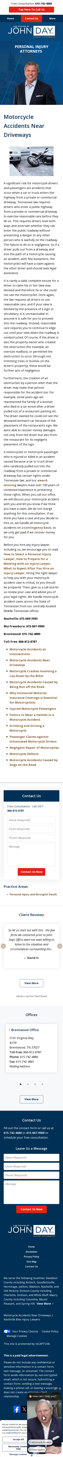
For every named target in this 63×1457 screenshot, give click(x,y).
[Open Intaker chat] (31, 1455)
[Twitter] (24, 1409)
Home (10, 18)
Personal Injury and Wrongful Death (33, 894)
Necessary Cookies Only (18, 1447)
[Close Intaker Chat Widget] (60, 1388)
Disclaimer (31, 1251)
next (59, 948)
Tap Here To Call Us (31, 9)
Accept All (18, 1439)
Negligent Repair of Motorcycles (34, 748)
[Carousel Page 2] (28, 1084)
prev (3, 948)
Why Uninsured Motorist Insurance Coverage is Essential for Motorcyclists (33, 697)
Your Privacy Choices (25, 1331)
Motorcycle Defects (24, 754)
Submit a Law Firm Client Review (31, 996)
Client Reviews (31, 914)
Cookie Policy (50, 1331)
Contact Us (31, 18)
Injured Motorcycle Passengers (33, 709)
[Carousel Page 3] (35, 1084)
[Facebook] (17, 1409)
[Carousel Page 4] (42, 1084)
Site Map (31, 1261)
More (52, 18)
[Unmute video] (44, 1418)
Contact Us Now (31, 872)
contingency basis (37, 528)
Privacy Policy (31, 1256)
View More (31, 983)
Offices (31, 1014)
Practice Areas (16, 886)
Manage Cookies (17, 1336)
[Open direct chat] (55, 1388)
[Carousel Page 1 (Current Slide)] (20, 1084)
